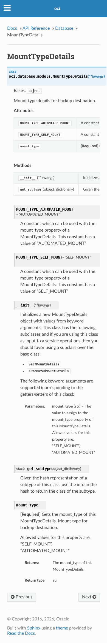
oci (57, 8)
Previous (23, 597)
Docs (12, 28)
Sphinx (33, 628)
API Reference (36, 28)
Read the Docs (21, 633)
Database (64, 28)
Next (87, 597)
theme (62, 628)
